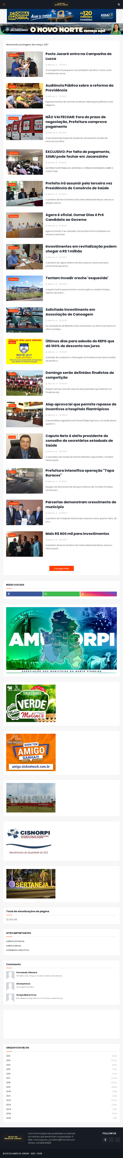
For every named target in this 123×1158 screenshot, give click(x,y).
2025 (61, 1113)
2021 (61, 1095)
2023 (61, 1104)
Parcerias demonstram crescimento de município (81, 504)
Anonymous (23, 983)
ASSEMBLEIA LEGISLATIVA (17, 950)
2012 (61, 1055)
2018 (61, 1082)
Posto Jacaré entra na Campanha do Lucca (79, 56)
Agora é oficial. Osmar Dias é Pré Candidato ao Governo (75, 217)
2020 (61, 1091)
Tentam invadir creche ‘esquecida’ (77, 278)
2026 (61, 1118)
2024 (61, 1109)
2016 (61, 1073)
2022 (61, 1100)
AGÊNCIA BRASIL (13, 945)
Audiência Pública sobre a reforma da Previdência (79, 88)
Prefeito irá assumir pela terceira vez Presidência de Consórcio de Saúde (79, 185)
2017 (61, 1078)
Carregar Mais (61, 568)
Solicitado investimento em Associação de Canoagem (70, 312)
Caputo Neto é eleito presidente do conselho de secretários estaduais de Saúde (79, 440)
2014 (61, 1064)
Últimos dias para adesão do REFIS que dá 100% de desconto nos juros (80, 343)
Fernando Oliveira (26, 972)
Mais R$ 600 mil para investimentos (77, 533)
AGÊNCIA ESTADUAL (15, 941)
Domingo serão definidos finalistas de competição (80, 375)
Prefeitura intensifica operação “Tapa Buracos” (80, 473)
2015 (61, 1069)
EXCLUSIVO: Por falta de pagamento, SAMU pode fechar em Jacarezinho (78, 154)
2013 (61, 1060)
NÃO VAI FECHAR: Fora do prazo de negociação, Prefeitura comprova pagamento (76, 122)
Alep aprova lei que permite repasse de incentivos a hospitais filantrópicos (81, 406)
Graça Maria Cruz (26, 995)
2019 (61, 1087)
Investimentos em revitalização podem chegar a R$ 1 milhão (81, 249)
